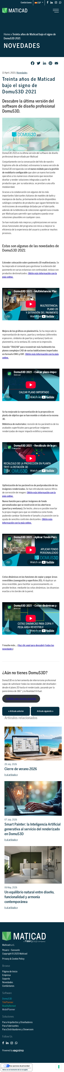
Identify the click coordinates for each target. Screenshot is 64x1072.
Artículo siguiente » (45, 711)
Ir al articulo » (11, 774)
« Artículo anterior (16, 711)
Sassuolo (15, 950)
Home (7, 34)
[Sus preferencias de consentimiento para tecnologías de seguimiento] (59, 1067)
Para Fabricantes (10, 1026)
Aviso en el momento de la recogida (15, 1069)
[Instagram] (55, 2)
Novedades (22, 72)
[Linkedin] (51, 2)
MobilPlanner (8, 1009)
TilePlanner (7, 1002)
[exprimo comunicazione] (18, 1050)
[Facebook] (47, 2)
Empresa (6, 975)
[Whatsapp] (60, 2)
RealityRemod (9, 1006)
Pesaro (5, 950)
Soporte (6, 978)
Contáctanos (26, 2)
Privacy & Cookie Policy (13, 958)
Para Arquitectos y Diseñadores (17, 1022)
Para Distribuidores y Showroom (17, 1029)
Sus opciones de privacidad (19, 1066)
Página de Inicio (9, 971)
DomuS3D (7, 998)
